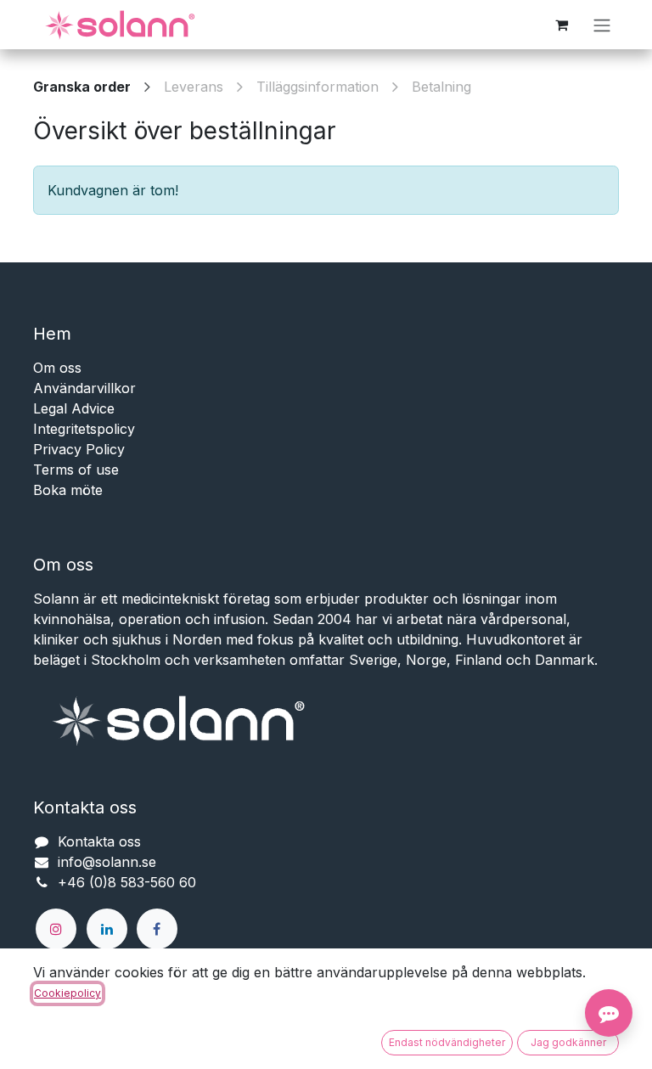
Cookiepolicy (67, 993)
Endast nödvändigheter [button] (447, 1042)
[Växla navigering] (602, 24)
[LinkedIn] (107, 929)
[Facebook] (157, 929)
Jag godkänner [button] (568, 1042)
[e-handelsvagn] (561, 25)
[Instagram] (56, 929)
